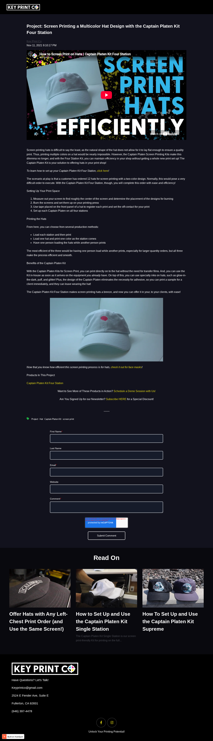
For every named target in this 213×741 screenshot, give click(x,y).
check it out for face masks (126, 367)
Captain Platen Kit (52, 419)
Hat (41, 419)
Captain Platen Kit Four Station (45, 383)
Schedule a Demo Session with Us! (134, 391)
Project (34, 419)
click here (102, 170)
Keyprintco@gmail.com (27, 687)
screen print (68, 419)
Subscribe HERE (116, 399)
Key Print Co (34, 41)
